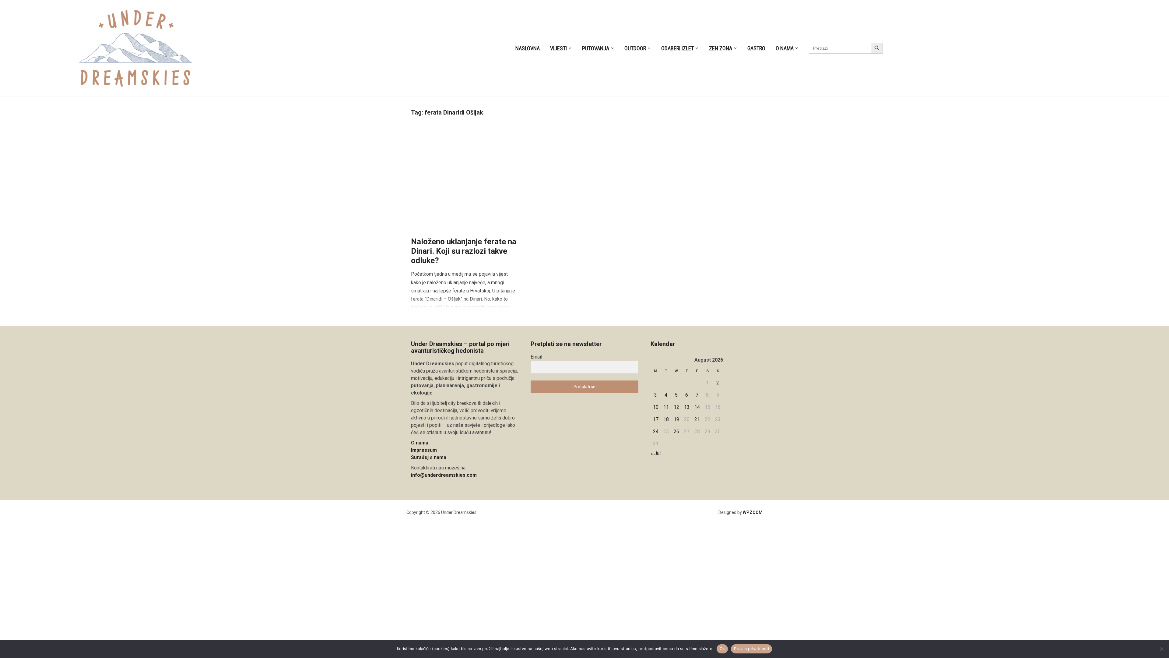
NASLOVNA (527, 48)
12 (676, 407)
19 (676, 419)
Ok (722, 648)
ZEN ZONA (720, 48)
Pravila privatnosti (751, 648)
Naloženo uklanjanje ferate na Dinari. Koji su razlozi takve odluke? (463, 251)
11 (666, 407)
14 (697, 407)
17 (655, 419)
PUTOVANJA (595, 48)
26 (676, 431)
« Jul (656, 453)
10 (655, 407)
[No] (1161, 649)
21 (697, 419)
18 (666, 419)
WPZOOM (753, 512)
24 (655, 431)
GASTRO (756, 48)
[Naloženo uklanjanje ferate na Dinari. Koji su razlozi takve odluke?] (464, 178)
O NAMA (785, 48)
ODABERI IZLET (677, 48)
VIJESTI (558, 48)
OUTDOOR (635, 48)
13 (687, 407)
